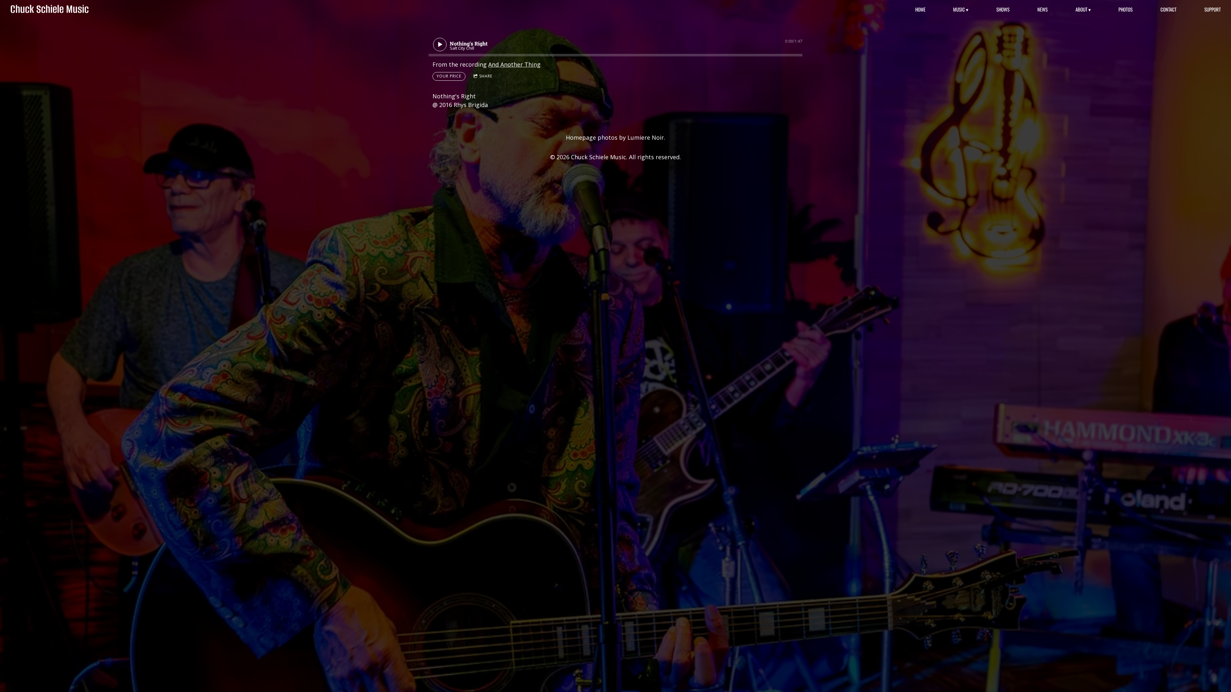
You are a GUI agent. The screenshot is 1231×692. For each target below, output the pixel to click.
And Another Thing (514, 64)
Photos (1125, 9)
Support (1212, 9)
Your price (449, 76)
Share (485, 76)
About (1081, 9)
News (1042, 9)
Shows (1002, 9)
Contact (1168, 9)
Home (920, 9)
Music (959, 9)
